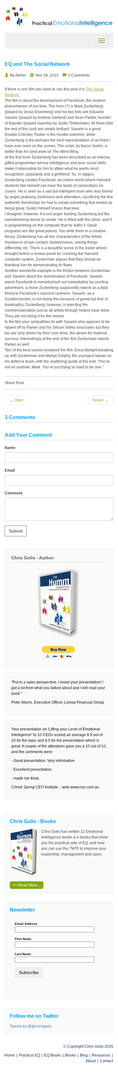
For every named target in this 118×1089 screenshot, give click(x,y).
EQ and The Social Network (37, 64)
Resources (101, 1055)
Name (10, 448)
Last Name (23, 954)
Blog (84, 1055)
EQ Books (52, 1055)
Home (9, 1055)
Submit (16, 530)
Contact (106, 1061)
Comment (13, 493)
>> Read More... (26, 885)
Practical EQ (29, 1055)
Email (10, 470)
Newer (101, 400)
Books (70, 1055)
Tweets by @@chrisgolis (31, 1026)
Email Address (26, 923)
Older (16, 400)
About (91, 1061)
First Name (23, 939)
